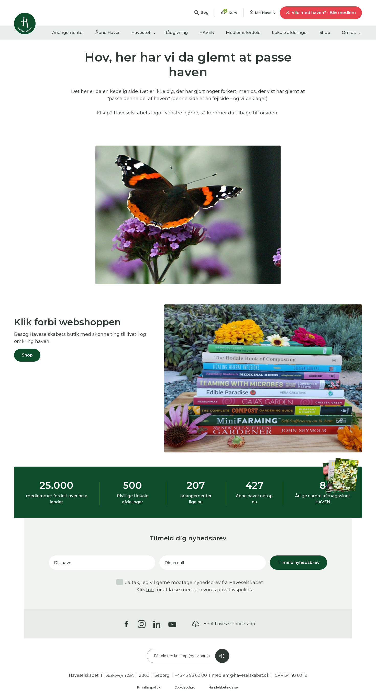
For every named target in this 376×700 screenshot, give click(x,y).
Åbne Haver (107, 32)
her (150, 589)
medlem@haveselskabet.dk (240, 675)
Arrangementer (68, 32)
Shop (324, 32)
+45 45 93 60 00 (191, 675)
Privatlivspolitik (149, 687)
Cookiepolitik (184, 687)
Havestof (140, 32)
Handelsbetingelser (224, 687)
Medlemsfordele (243, 32)
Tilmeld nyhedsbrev (298, 562)
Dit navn (62, 562)
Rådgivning (176, 32)
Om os (349, 32)
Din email (174, 562)
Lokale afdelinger (290, 32)
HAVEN (206, 32)
